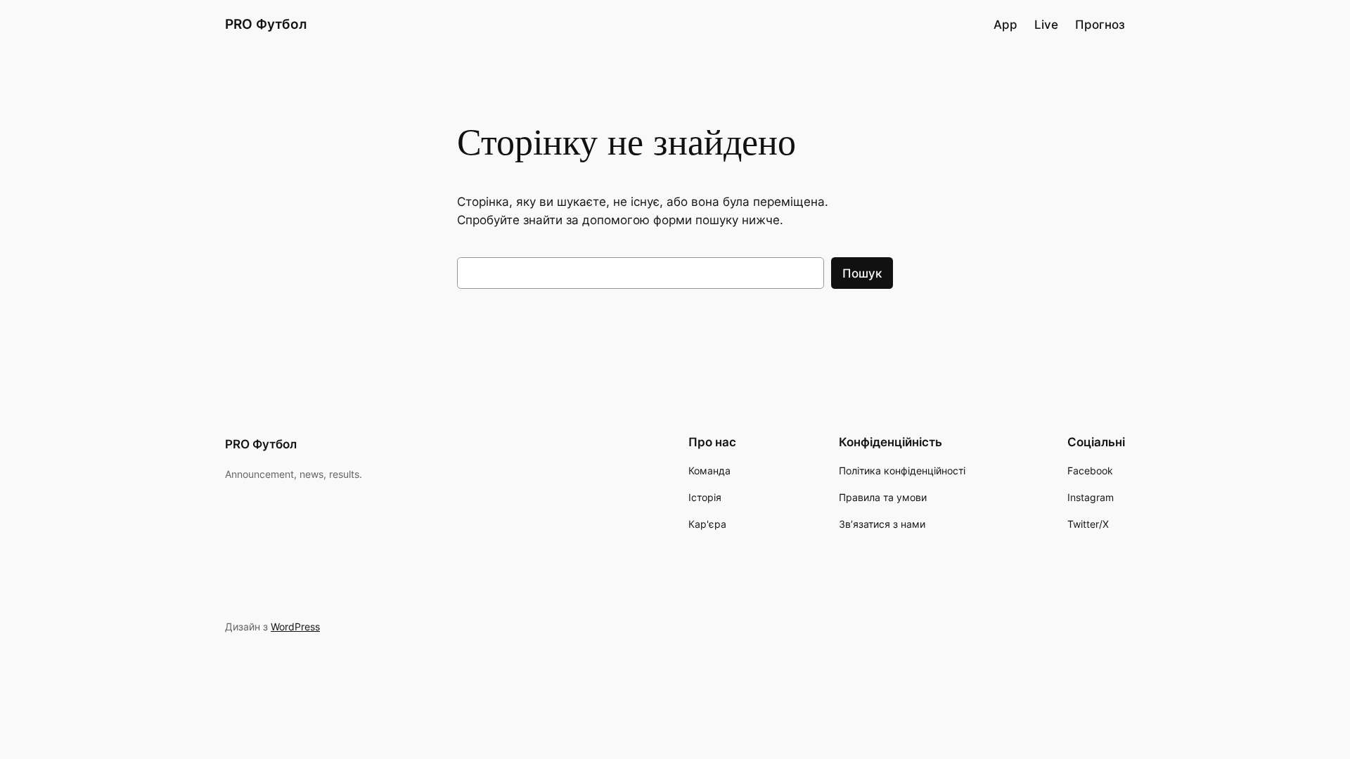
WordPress (295, 626)
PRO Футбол (266, 23)
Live (1046, 25)
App (1005, 25)
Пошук (862, 273)
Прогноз (1100, 25)
